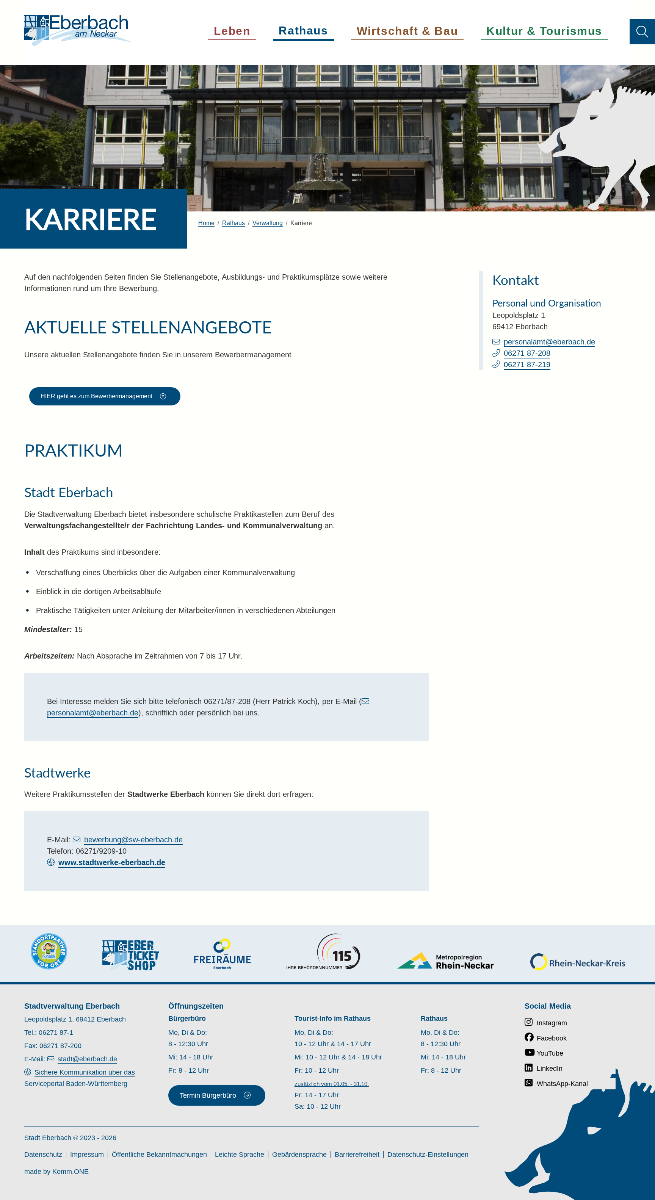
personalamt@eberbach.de (549, 342)
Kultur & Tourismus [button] (544, 31)
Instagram (552, 1023)
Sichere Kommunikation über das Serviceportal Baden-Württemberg (79, 1078)
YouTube (550, 1053)
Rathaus (233, 223)
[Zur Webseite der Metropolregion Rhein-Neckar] (446, 960)
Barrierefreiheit (357, 1154)
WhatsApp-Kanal (562, 1083)
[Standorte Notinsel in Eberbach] (49, 951)
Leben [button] (232, 31)
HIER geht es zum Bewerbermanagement (96, 396)
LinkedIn (550, 1068)
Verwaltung (267, 223)
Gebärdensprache (299, 1154)
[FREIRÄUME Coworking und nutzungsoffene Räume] (222, 953)
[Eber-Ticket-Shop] (130, 955)
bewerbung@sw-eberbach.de (133, 839)
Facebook (552, 1038)
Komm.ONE (70, 1171)
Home (206, 223)
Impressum (87, 1154)
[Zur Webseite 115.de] (323, 951)
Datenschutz (43, 1154)
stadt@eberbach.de (87, 1059)
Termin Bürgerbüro (208, 1095)
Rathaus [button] (303, 30)
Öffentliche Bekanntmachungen (159, 1154)
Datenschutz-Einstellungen (428, 1154)
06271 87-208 (527, 353)
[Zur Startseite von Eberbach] (78, 30)
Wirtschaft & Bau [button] (407, 31)
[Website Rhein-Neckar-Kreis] (577, 961)
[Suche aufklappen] (642, 31)
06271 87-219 (527, 364)
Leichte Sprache (239, 1154)
